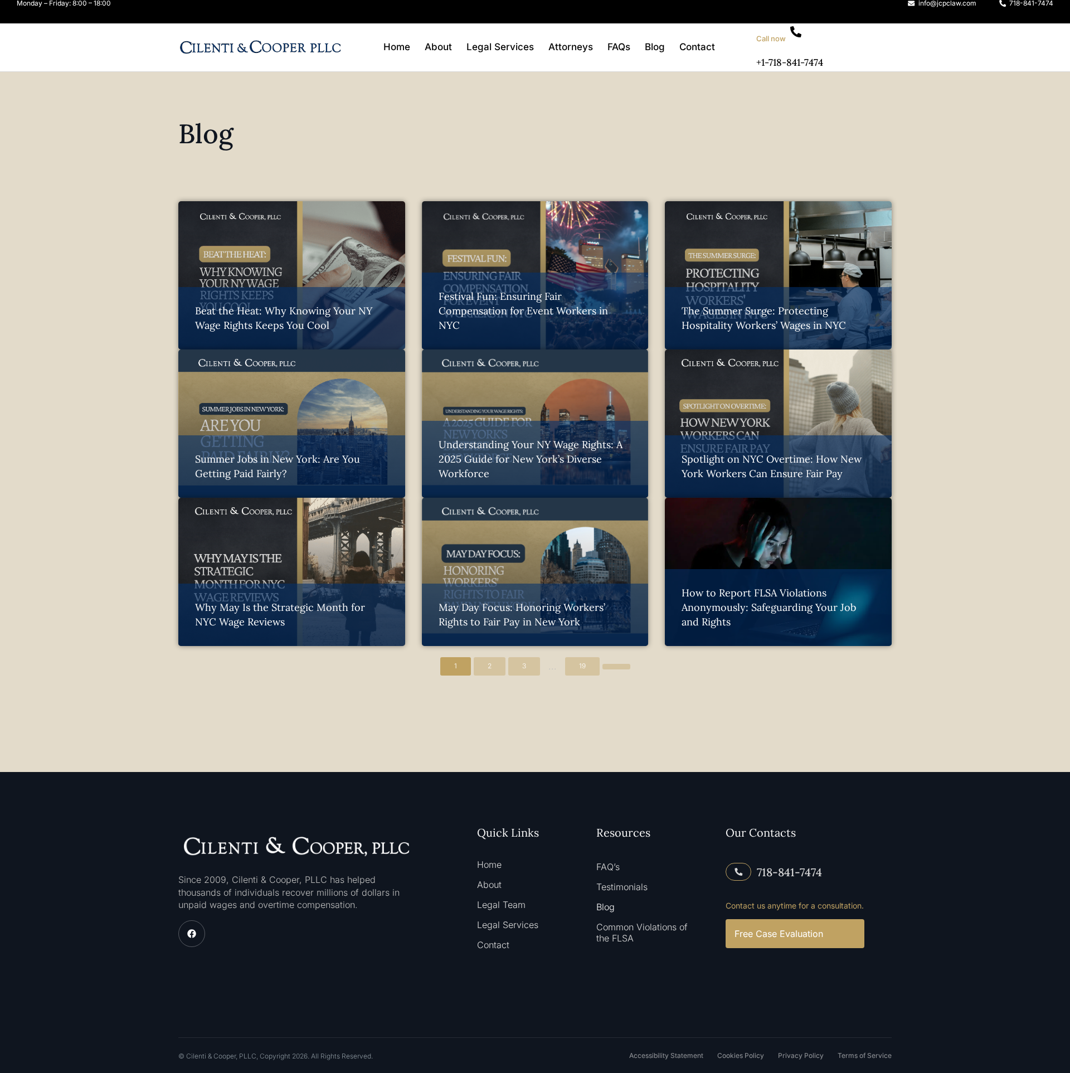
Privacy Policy (801, 1055)
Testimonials (622, 886)
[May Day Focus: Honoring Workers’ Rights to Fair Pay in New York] (535, 572)
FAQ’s (608, 866)
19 (582, 666)
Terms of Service (865, 1055)
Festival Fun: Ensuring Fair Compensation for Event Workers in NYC (523, 311)
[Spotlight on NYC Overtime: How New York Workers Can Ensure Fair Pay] (778, 423)
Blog (655, 46)
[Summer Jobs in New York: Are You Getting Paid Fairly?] (291, 423)
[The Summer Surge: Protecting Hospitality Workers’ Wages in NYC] (778, 275)
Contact (697, 46)
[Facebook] (191, 933)
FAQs (618, 46)
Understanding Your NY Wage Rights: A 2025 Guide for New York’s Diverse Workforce (530, 459)
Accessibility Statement (666, 1055)
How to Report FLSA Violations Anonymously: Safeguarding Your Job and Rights (769, 607)
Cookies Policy (740, 1055)
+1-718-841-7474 (789, 62)
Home (396, 46)
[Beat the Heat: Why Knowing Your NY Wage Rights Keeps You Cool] (291, 275)
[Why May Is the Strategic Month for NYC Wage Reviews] (291, 572)
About (438, 46)
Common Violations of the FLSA (642, 932)
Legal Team (501, 904)
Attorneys (570, 46)
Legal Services (500, 46)
